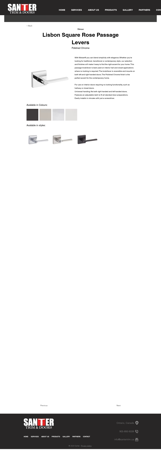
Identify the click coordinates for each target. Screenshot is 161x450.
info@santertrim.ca (124, 439)
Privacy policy (86, 446)
